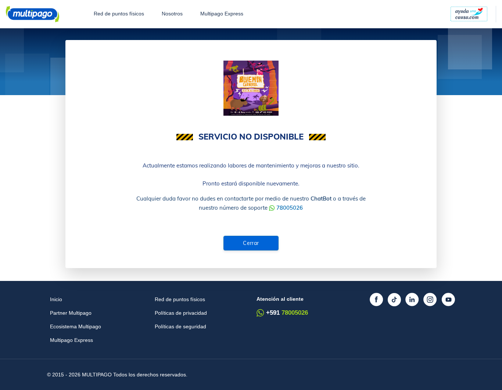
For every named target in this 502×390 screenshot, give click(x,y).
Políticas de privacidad (181, 313)
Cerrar (251, 243)
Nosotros (172, 14)
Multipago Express (221, 14)
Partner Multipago (71, 313)
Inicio (56, 299)
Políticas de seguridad (180, 326)
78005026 (289, 207)
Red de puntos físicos (119, 14)
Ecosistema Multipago (75, 326)
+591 (287, 312)
